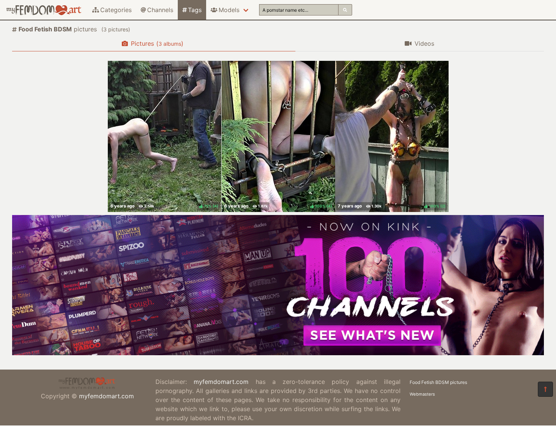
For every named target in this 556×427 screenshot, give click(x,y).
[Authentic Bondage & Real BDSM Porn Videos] (278, 353)
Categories (116, 10)
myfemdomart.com (106, 396)
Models (229, 10)
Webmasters (422, 394)
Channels (160, 10)
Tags (195, 10)
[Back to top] (545, 389)
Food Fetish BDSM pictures (438, 382)
